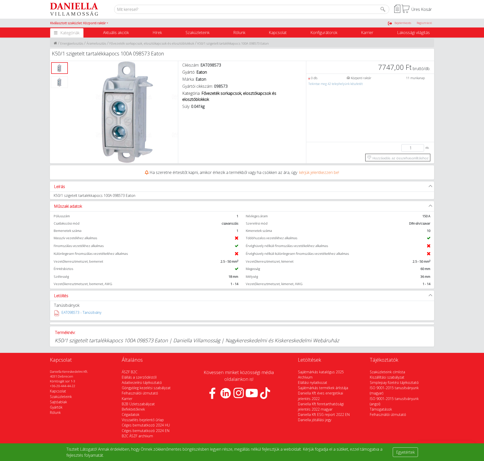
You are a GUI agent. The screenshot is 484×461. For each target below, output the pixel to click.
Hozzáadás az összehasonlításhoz (400, 158)
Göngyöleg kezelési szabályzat (146, 387)
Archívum (305, 377)
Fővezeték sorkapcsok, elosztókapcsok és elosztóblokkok (151, 43)
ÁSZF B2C (129, 372)
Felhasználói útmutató (140, 393)
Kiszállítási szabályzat (387, 377)
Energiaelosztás (71, 43)
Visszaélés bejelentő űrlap (143, 419)
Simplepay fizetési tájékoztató (394, 382)
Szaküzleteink (197, 32)
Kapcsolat (278, 32)
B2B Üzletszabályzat (138, 404)
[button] (79, 23)
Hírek (157, 32)
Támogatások (381, 409)
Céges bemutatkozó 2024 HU (146, 425)
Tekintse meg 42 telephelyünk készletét (335, 84)
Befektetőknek (133, 409)
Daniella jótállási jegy (314, 419)
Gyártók (56, 407)
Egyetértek (405, 452)
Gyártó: (194, 72)
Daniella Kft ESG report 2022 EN (324, 414)
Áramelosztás (96, 43)
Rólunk (239, 32)
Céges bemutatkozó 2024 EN (145, 430)
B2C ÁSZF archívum (137, 436)
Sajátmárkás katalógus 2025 (321, 372)
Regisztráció (424, 23)
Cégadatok (130, 414)
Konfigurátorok (323, 32)
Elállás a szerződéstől (139, 377)
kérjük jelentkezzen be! (319, 172)
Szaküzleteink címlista (387, 372)
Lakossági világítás (413, 32)
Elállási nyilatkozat (312, 382)
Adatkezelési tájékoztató (142, 382)
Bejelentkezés (403, 23)
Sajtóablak (58, 401)
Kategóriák (69, 33)
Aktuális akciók (116, 32)
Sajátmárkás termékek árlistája (323, 387)
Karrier (367, 32)
